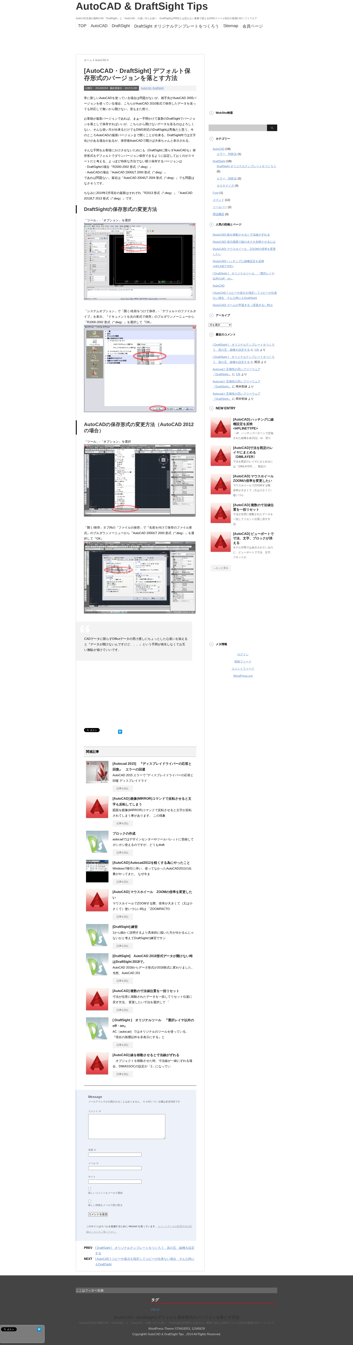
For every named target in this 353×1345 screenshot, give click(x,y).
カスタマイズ (225, 185)
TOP (82, 25)
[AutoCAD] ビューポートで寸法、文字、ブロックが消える (253, 538)
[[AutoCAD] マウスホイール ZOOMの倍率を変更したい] (97, 910)
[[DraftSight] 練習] (97, 944)
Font (216, 192)
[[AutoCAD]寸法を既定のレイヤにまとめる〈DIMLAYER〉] (221, 464)
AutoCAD (99, 25)
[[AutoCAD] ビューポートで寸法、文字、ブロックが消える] (221, 550)
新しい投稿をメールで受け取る (105, 1205)
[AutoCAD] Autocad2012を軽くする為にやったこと (151, 862)
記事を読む (123, 788)
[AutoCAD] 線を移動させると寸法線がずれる (146, 1055)
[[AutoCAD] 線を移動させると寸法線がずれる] (97, 1073)
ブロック (155, 1309)
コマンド (218, 200)
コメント (94, 1111)
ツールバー (220, 207)
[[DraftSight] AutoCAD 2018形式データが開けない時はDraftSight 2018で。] (97, 974)
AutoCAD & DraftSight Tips (142, 6)
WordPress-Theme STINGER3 (169, 1328)
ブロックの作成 (124, 833)
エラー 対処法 (227, 154)
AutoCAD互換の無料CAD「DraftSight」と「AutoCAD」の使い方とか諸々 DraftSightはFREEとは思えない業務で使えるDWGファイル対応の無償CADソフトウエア (176, 1322)
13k (256, 349)
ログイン (243, 654)
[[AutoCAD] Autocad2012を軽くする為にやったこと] (97, 880)
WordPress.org (243, 675)
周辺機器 (218, 214)
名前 (92, 1149)
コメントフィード (242, 668)
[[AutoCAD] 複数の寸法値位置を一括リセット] (97, 1009)
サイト (92, 1176)
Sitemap (230, 25)
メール (93, 1163)
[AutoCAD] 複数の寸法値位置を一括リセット (146, 991)
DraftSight (121, 25)
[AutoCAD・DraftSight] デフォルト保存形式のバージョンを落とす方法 (176, 1317)
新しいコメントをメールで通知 (105, 1192)
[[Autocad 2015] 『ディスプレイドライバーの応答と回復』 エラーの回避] (97, 781)
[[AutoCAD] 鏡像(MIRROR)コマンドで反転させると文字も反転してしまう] (97, 816)
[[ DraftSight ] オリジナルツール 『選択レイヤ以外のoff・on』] (97, 1038)
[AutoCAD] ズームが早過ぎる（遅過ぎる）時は (243, 305)
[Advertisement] (175, 43)
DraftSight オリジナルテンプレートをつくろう (176, 26)
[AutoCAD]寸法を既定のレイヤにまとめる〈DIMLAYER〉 (253, 452)
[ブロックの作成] (97, 851)
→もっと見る (220, 568)
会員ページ (252, 26)
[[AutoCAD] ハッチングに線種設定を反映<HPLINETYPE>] (221, 436)
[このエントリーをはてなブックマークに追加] (120, 731)
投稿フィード (242, 661)
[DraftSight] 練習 (125, 927)
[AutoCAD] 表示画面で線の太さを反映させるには (244, 241)
